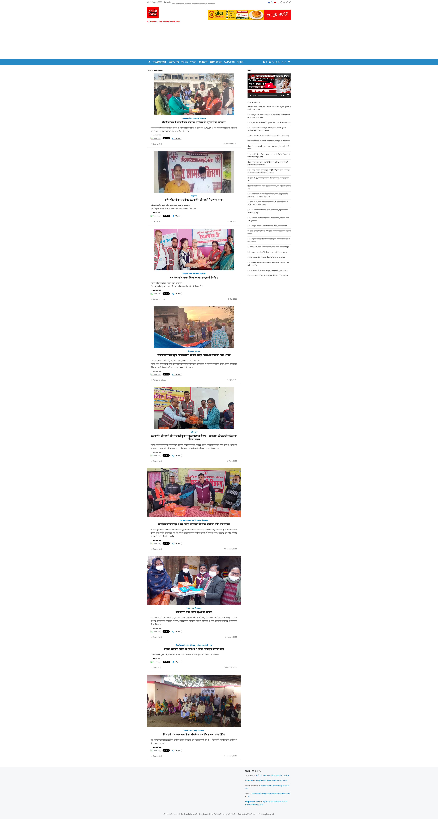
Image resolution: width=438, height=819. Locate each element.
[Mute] (284, 95)
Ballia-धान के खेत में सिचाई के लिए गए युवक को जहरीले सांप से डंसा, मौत (268, 276)
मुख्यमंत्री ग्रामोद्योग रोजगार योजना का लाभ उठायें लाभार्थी (271, 781)
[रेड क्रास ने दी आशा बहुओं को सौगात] (194, 580)
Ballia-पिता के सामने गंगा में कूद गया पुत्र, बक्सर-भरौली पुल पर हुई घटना (268, 270)
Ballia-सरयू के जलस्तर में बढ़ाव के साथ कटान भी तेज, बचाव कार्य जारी (267, 226)
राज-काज (197, 351)
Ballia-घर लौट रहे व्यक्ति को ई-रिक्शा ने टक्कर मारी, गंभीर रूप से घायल (267, 252)
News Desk (157, 668)
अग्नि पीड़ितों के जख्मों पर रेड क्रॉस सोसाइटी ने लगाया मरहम (194, 200)
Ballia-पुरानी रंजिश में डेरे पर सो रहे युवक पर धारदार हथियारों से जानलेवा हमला (194, 2)
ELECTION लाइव (216, 62)
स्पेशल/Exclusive (159, 62)
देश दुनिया (240, 62)
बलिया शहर (203, 118)
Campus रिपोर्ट (229, 62)
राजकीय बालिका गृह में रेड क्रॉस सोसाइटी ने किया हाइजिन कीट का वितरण (194, 524)
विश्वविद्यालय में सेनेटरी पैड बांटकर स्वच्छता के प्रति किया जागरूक (194, 122)
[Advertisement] (219, 42)
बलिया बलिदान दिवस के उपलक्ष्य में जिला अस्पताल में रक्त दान (194, 649)
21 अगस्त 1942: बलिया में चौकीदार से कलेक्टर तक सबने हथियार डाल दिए (268, 136)
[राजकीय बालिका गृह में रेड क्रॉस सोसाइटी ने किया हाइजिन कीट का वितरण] (194, 492)
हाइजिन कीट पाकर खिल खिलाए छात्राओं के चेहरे (194, 277)
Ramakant (249, 781)
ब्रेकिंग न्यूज (208, 645)
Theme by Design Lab (266, 814)
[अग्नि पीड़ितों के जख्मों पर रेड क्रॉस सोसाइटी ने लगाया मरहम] (194, 172)
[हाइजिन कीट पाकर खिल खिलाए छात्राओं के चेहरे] (194, 249)
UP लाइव (193, 62)
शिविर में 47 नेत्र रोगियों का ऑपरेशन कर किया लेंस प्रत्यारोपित (194, 734)
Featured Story (182, 645)
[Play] (250, 95)
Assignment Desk (159, 299)
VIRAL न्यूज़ (190, 520)
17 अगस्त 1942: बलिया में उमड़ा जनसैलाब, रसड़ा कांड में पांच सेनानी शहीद (268, 247)
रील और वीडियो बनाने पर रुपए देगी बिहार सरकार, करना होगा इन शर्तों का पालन (269, 141)
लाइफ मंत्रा (202, 274)
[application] (269, 85)
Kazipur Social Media (252, 802)
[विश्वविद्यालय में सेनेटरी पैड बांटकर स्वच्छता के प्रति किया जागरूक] (194, 94)
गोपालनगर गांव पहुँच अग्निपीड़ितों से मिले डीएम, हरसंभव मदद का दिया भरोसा (194, 355)
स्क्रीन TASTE (174, 62)
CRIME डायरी (203, 62)
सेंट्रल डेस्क (156, 222)
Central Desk (157, 144)
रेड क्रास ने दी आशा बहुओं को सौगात (194, 612)
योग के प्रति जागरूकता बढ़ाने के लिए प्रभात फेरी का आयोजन (272, 775)
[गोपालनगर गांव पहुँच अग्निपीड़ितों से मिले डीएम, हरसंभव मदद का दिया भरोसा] (194, 327)
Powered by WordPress (246, 814)
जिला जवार (184, 62)
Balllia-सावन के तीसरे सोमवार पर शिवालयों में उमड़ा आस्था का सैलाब (266, 257)
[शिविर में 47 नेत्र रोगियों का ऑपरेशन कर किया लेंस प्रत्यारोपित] (194, 701)
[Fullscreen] (288, 95)
